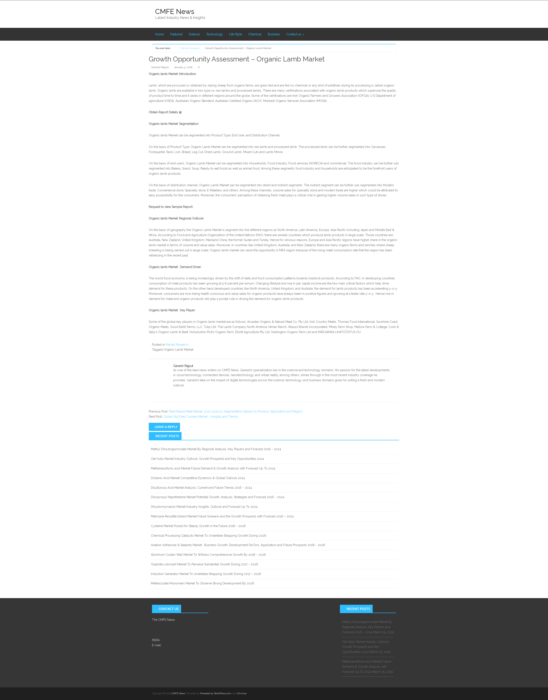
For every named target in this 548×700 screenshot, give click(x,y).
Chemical (254, 34)
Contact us (294, 34)
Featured (176, 34)
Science (194, 34)
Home (159, 34)
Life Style (235, 34)
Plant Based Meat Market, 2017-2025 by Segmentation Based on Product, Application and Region (235, 411)
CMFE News (174, 11)
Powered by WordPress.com (215, 693)
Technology (214, 34)
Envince (241, 693)
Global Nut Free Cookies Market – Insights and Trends (200, 416)
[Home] (174, 48)
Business (274, 34)
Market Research (177, 344)
